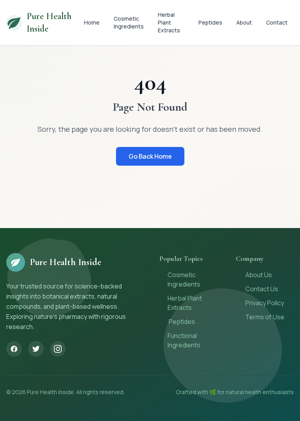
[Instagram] (58, 349)
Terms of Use (264, 317)
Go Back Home (150, 156)
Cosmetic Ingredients (129, 22)
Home (92, 22)
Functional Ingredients (184, 340)
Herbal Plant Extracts (169, 22)
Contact (277, 22)
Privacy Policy (264, 303)
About (244, 22)
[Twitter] (36, 349)
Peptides (210, 22)
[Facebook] (14, 349)
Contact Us (261, 289)
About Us (258, 275)
